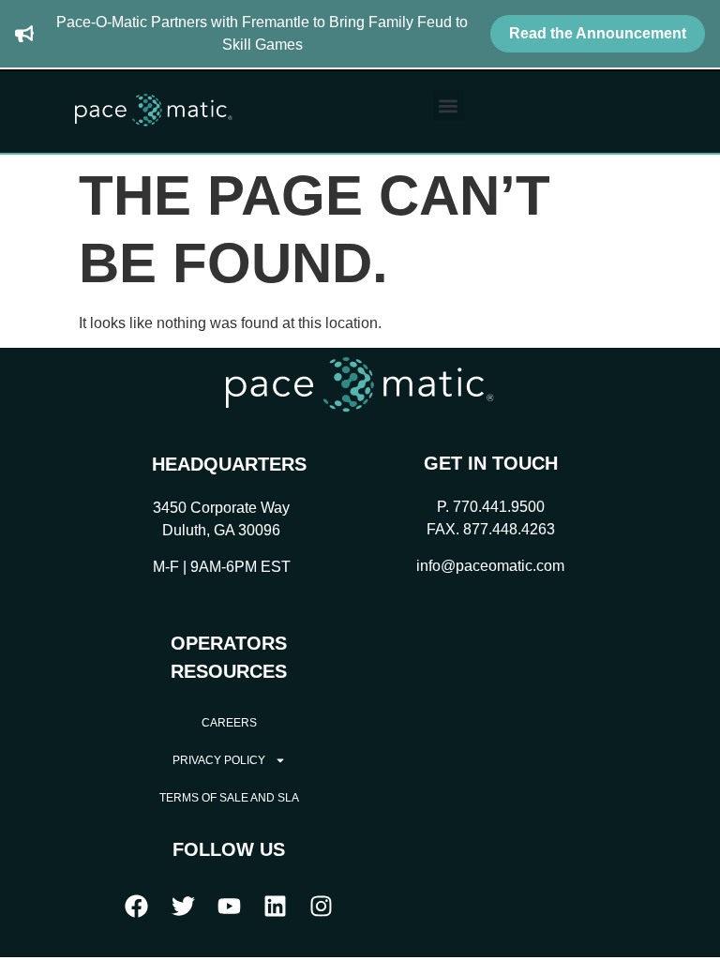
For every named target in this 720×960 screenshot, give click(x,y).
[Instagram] (321, 905)
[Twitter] (182, 905)
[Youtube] (228, 905)
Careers (229, 722)
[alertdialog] (360, 34)
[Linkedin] (275, 905)
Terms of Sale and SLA (229, 797)
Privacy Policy (218, 760)
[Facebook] (136, 905)
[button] (448, 105)
